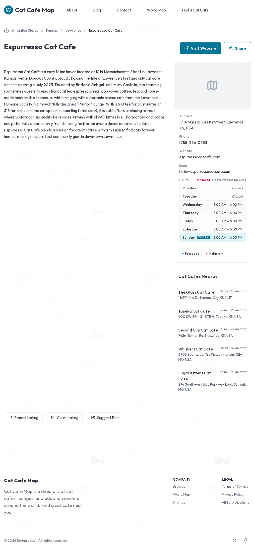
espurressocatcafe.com (199, 156)
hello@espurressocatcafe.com (205, 171)
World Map (156, 9)
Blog (97, 9)
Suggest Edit (108, 417)
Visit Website (203, 48)
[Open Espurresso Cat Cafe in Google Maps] (212, 85)
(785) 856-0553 (193, 142)
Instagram (216, 253)
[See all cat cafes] (6, 30)
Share (240, 48)
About (71, 9)
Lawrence (73, 30)
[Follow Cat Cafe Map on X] (234, 540)
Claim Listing (67, 417)
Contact (124, 9)
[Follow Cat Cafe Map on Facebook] (245, 540)
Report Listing (26, 417)
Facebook (192, 253)
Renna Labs (26, 540)
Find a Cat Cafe (195, 9)
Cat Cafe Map (34, 10)
